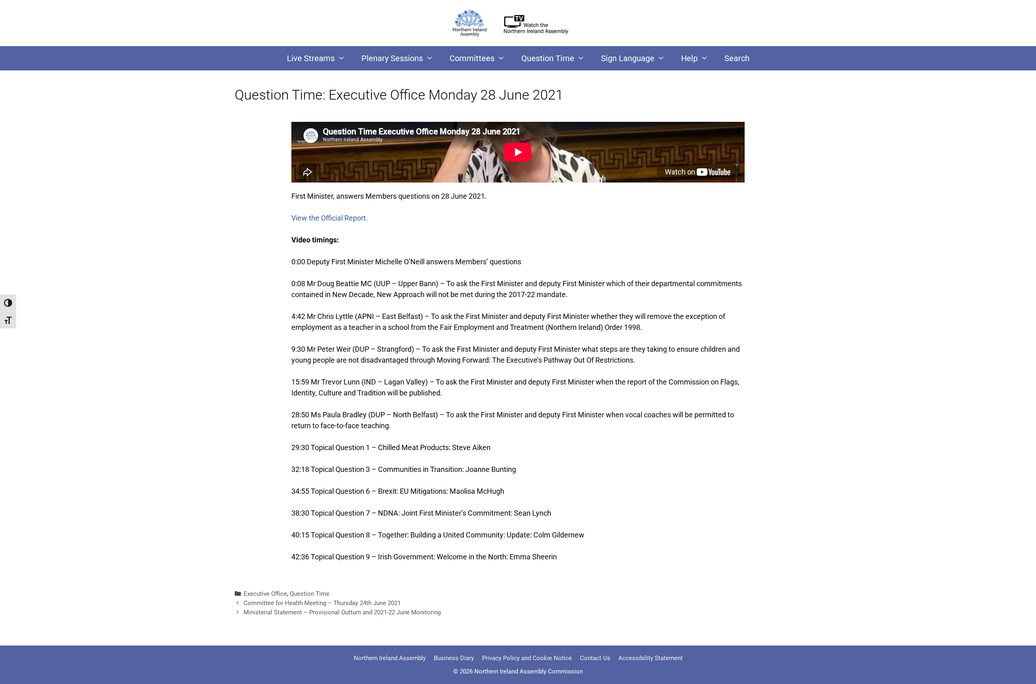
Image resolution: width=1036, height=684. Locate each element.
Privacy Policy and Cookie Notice (527, 658)
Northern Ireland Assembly (390, 658)
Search (736, 58)
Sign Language (627, 58)
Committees (472, 58)
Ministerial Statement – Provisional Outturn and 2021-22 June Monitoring (342, 612)
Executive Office (265, 593)
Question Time (547, 58)
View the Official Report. (329, 218)
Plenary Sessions (392, 58)
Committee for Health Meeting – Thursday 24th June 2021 (322, 603)
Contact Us (595, 658)
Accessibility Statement (650, 658)
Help (689, 58)
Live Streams (311, 58)
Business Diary (454, 658)
